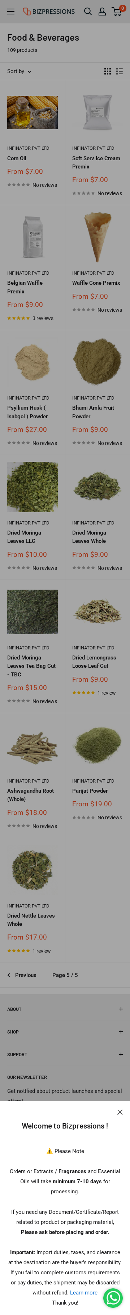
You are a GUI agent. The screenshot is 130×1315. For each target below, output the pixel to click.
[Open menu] (10, 11)
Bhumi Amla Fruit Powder (93, 412)
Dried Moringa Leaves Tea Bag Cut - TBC (31, 666)
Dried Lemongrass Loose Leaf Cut (94, 661)
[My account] (102, 11)
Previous (25, 975)
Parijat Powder (90, 791)
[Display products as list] (119, 71)
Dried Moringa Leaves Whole (89, 537)
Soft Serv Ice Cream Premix (96, 162)
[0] (116, 11)
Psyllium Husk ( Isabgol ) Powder (27, 412)
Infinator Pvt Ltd (28, 148)
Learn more (84, 1292)
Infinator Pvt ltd (28, 398)
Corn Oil (16, 158)
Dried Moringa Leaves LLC (24, 537)
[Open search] (88, 11)
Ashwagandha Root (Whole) (30, 795)
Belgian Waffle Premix (25, 287)
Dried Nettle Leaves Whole (31, 920)
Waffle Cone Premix (96, 283)
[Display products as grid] (107, 71)
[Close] (120, 1112)
